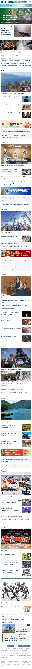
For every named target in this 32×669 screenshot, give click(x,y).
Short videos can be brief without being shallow (13, 619)
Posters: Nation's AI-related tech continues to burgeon (15, 204)
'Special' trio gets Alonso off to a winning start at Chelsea (9, 563)
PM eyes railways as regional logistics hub (14, 636)
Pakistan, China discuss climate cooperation (15, 638)
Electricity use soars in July (8, 232)
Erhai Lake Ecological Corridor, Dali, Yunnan (13, 93)
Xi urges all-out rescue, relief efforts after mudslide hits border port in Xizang (6, 31)
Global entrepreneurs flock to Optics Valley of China (14, 516)
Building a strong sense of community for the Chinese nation (15, 615)
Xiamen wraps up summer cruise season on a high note (15, 519)
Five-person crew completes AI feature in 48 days (11, 329)
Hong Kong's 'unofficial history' (9, 336)
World (3, 346)
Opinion (3, 63)
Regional (4, 471)
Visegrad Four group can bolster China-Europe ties (14, 392)
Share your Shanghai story (8, 496)
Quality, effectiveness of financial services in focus (14, 246)
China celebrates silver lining (8, 551)
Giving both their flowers (7, 554)
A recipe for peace (5, 320)
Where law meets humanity (8, 297)
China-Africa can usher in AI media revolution (18, 63)
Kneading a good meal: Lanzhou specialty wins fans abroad (9, 442)
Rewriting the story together (8, 308)
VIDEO (3, 70)
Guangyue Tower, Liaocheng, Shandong (8, 434)
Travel (3, 398)
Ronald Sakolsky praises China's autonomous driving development (9, 237)
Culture (3, 274)
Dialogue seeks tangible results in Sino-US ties (19, 65)
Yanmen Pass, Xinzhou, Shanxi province (12, 466)
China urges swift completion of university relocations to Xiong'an (9, 170)
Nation (2, 60)
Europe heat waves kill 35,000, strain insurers (12, 369)
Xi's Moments (4, 56)
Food (8, 398)
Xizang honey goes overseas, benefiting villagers (8, 426)
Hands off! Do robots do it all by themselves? (12, 165)
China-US (3, 65)
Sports (3, 528)
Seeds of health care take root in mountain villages (14, 305)
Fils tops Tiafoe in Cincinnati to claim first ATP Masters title (10, 571)
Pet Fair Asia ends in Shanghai (9, 97)
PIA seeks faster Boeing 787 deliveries (13, 640)
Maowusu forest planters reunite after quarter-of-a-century (10, 106)
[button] (2, 16)
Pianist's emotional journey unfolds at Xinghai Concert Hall (10, 313)
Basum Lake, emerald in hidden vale (10, 422)
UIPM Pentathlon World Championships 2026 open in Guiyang (11, 509)
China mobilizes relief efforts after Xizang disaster (18, 60)
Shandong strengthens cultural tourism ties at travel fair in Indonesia (11, 501)
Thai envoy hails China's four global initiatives (10, 114)
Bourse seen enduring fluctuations (9, 243)
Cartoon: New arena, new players (9, 603)
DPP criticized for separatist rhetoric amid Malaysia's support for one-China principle (14, 178)
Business (4, 209)
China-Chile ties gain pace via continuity (11, 389)
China (3, 142)
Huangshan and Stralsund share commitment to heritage (15, 131)
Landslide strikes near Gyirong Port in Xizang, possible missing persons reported (15, 183)
